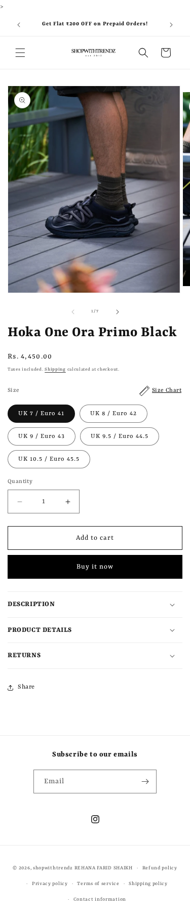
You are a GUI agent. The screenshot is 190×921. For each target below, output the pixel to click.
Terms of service (98, 884)
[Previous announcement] (19, 25)
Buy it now (95, 567)
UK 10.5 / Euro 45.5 (49, 459)
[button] (20, 53)
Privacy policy (50, 884)
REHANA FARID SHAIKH (103, 868)
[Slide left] (73, 312)
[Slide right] (117, 312)
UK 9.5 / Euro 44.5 (119, 436)
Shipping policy (148, 884)
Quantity (20, 481)
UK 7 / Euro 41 (41, 413)
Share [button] (26, 687)
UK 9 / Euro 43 (41, 436)
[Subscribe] (145, 781)
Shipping (55, 369)
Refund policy (159, 868)
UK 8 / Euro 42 (113, 413)
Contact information (99, 899)
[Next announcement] (171, 25)
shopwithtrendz (53, 868)
